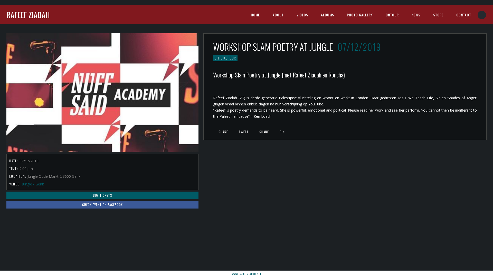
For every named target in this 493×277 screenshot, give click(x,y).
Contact (463, 14)
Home (255, 14)
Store (438, 14)
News (416, 14)
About (278, 14)
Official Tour (225, 58)
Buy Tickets (102, 195)
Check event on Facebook (102, 204)
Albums (327, 14)
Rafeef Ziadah (28, 15)
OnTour (392, 14)
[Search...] (482, 15)
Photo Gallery (360, 14)
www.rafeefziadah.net (246, 274)
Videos (302, 14)
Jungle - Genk (33, 184)
